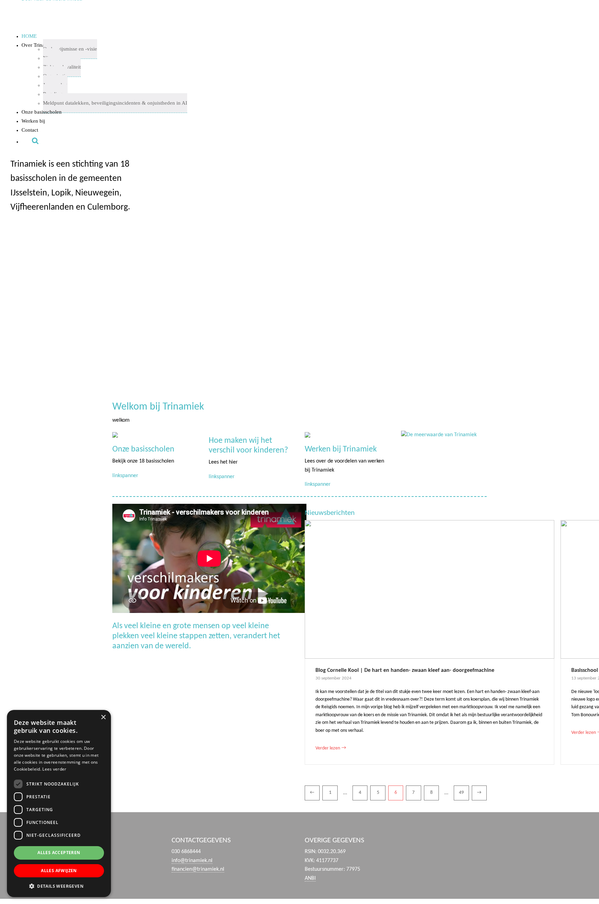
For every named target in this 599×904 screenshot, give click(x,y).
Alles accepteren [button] (58, 852)
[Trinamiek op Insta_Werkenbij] (551, 849)
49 (461, 792)
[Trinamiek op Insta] (528, 849)
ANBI (310, 878)
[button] (45, 276)
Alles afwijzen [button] (59, 871)
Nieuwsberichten (330, 513)
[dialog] (59, 803)
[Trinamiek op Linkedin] (505, 849)
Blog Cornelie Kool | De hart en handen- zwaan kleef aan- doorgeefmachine (404, 670)
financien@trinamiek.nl (198, 869)
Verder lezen (330, 748)
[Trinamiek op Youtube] (482, 849)
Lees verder (54, 769)
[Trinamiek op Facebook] (459, 849)
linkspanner (125, 476)
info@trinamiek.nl (192, 860)
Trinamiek (3, 10)
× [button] (103, 717)
